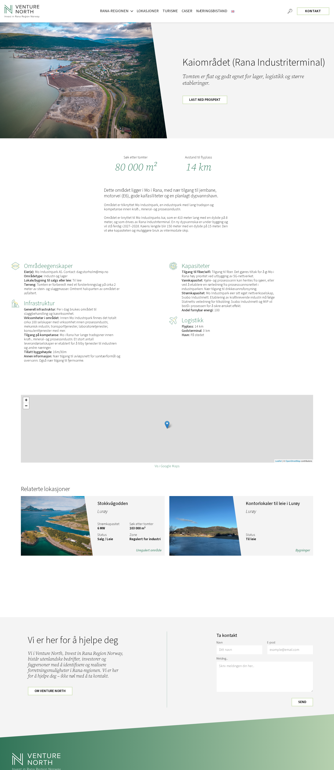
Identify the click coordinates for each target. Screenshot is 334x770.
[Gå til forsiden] (22, 11)
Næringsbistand (211, 11)
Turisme (170, 11)
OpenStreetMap (292, 460)
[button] (290, 11)
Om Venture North (50, 691)
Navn (219, 643)
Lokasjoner (148, 11)
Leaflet (278, 460)
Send (302, 702)
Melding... (222, 659)
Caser (187, 11)
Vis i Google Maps (167, 466)
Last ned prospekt (205, 99)
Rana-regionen (114, 11)
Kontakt (313, 11)
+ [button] (26, 400)
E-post (271, 643)
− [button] (26, 405)
